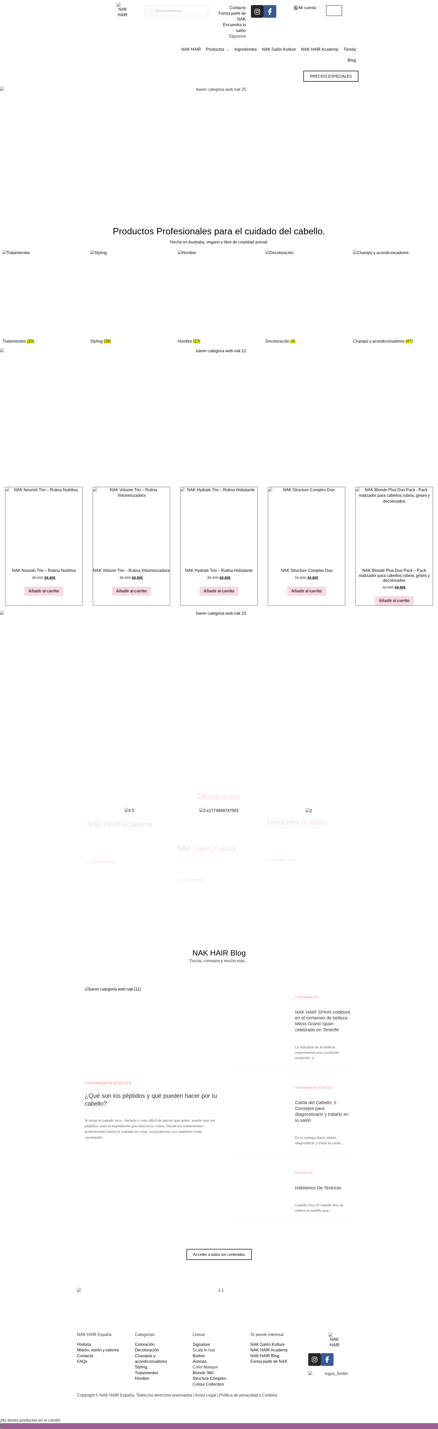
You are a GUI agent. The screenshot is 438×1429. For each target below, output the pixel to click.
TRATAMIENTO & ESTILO (108, 1083)
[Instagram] (257, 11)
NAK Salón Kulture (207, 848)
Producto (304, 1172)
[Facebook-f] (270, 11)
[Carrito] (334, 10)
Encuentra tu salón (296, 822)
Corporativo (306, 997)
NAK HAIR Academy (119, 824)
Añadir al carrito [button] (43, 591)
